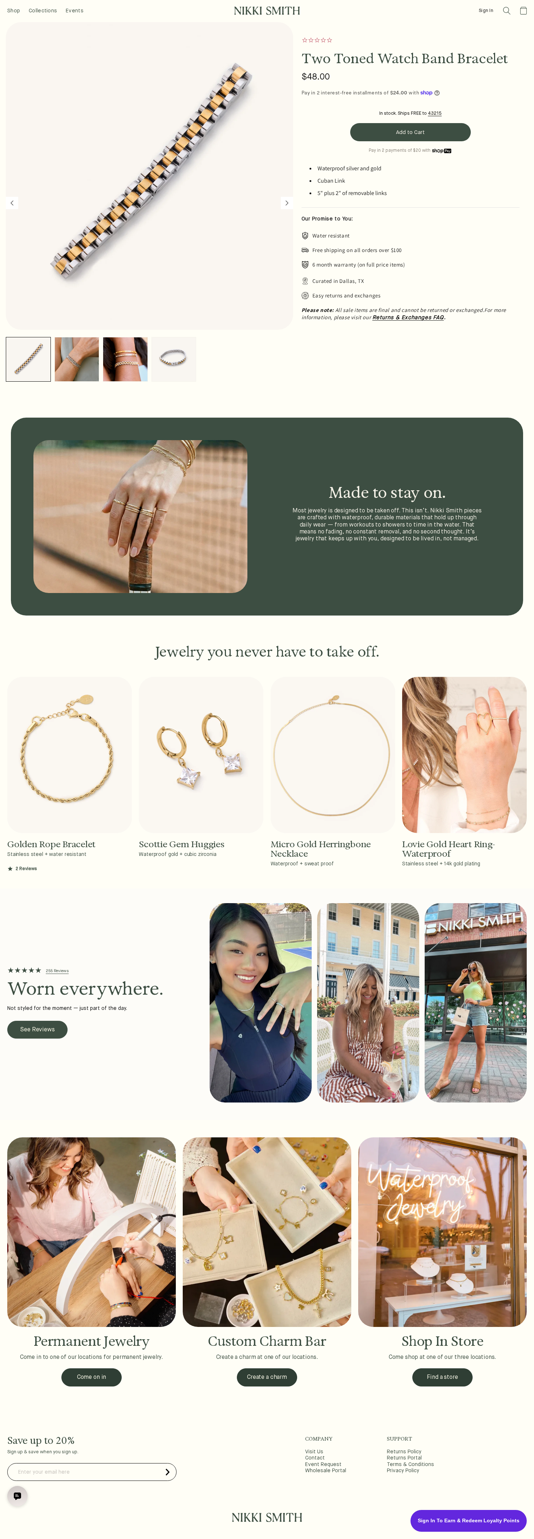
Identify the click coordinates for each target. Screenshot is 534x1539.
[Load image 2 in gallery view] (77, 359)
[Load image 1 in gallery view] (28, 359)
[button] (506, 11)
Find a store (442, 1377)
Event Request (323, 1464)
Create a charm (267, 1377)
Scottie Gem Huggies (181, 844)
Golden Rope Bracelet (51, 844)
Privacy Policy (403, 1470)
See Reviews (37, 1030)
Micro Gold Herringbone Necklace (321, 849)
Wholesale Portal (325, 1470)
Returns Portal (404, 1458)
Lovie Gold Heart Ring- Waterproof (448, 849)
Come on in (91, 1377)
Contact (315, 1458)
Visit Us (314, 1451)
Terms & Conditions (410, 1464)
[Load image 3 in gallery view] (125, 359)
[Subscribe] (167, 1472)
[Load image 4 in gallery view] (174, 359)
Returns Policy (404, 1451)
